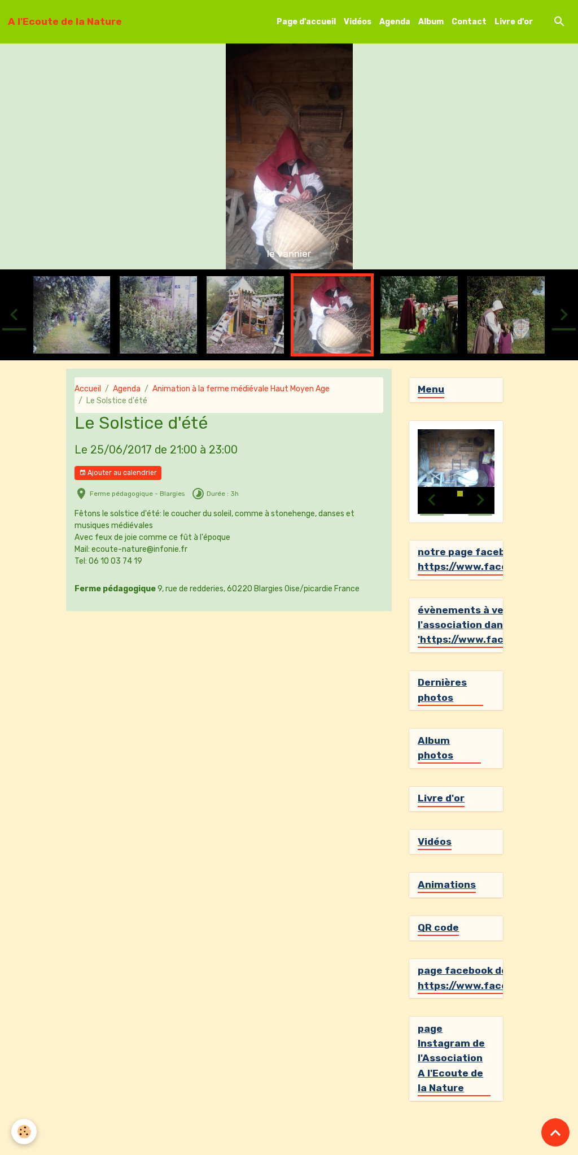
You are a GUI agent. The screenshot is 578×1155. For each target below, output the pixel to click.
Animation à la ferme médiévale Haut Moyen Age (241, 389)
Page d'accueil (306, 22)
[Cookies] (24, 1131)
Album (431, 22)
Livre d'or (513, 22)
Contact (469, 22)
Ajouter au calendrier (121, 473)
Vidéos (357, 22)
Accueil (88, 389)
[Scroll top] (555, 1132)
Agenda (394, 22)
